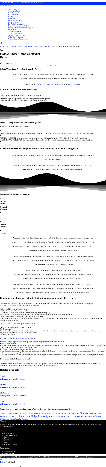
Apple (8, 413)
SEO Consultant (80, 457)
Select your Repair (10, 9)
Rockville (74, 416)
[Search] (20, 466)
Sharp (93, 416)
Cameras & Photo (14, 11)
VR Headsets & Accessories (17, 39)
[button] (53, 66)
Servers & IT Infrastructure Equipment (20, 28)
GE (47, 413)
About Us (7, 443)
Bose (26, 413)
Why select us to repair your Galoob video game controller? (19, 305)
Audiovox (15, 413)
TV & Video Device (15, 33)
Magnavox (93, 413)
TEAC (7, 419)
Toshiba (18, 419)
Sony (98, 416)
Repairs (6, 437)
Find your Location (10, 444)
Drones (10, 16)
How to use (8, 441)
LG (90, 413)
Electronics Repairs (14, 2)
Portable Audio (13, 22)
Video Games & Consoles (16, 37)
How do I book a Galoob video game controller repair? (18, 324)
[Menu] (1, 43)
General (55, 413)
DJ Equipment (13, 15)
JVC (78, 413)
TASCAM (3, 419)
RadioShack (55, 416)
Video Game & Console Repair (22, 46)
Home (2, 46)
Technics (12, 419)
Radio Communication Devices (18, 26)
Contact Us (7, 439)
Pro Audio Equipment (15, 24)
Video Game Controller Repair (44, 46)
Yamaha (24, 419)
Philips (34, 416)
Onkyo (17, 416)
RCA (63, 416)
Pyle (48, 416)
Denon (36, 413)
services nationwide (74, 84)
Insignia (66, 413)
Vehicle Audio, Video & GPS (18, 35)
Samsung (81, 416)
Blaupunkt (21, 413)
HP (63, 413)
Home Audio (12, 18)
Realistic (68, 416)
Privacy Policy (9, 433)
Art (11, 413)
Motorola (3, 416)
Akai (1, 413)
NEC (13, 416)
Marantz (99, 413)
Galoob (39, 84)
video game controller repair (52, 84)
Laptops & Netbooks (15, 20)
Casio (32, 413)
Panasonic (25, 416)
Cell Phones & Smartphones (17, 13)
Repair (8, 46)
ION (69, 413)
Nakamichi (8, 416)
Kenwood (84, 413)
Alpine (4, 413)
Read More (3, 233)
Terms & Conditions (10, 435)
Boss (29, 413)
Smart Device (12, 29)
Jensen (73, 413)
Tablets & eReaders (14, 31)
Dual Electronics (42, 413)
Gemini (50, 413)
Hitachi (59, 413)
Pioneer (42, 416)
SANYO (87, 416)
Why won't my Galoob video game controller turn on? (17, 338)
